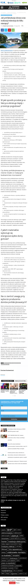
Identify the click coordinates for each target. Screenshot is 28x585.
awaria (3, 530)
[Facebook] (2, 30)
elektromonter (17, 533)
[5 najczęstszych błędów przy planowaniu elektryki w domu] (14, 386)
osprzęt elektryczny (22, 558)
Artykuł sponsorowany (8, 25)
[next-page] (15, 396)
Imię (2, 405)
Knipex (20, 544)
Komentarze (3, 374)
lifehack (4, 549)
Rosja (16, 568)
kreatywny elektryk (7, 546)
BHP (9, 529)
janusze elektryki (14, 544)
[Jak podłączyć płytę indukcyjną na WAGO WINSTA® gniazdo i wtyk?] (4, 430)
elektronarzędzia (5, 536)
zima (25, 573)
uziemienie (19, 570)
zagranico (14, 573)
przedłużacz (4, 568)
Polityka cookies (5, 515)
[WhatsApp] (13, 30)
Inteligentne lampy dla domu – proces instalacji (5, 391)
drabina (19, 529)
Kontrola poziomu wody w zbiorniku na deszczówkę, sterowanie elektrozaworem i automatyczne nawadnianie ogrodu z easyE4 (17, 455)
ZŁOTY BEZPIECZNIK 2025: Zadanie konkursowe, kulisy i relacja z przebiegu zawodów (16, 438)
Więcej (17, 583)
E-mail (2, 410)
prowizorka (18, 566)
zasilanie (21, 573)
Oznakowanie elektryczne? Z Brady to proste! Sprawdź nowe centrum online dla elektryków (17, 462)
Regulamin (3, 510)
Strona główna (3, 12)
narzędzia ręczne (4, 558)
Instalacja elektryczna (16, 541)
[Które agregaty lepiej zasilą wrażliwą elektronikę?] (23, 386)
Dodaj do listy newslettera (8, 416)
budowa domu (8, 363)
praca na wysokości (8, 563)
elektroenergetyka (7, 533)
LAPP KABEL (18, 546)
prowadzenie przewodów (7, 565)
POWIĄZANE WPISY (7, 381)
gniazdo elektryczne (15, 538)
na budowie (6, 555)
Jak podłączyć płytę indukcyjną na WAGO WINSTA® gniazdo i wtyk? (16, 430)
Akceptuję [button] (12, 583)
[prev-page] (13, 396)
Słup (15, 570)
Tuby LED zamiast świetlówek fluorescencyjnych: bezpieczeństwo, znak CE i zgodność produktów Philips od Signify (17, 446)
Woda (7, 573)
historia (23, 538)
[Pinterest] (9, 30)
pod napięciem (11, 560)
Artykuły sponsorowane (11, 12)
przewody (11, 568)
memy (3, 552)
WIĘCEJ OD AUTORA (20, 381)
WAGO (3, 573)
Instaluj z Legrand (5, 544)
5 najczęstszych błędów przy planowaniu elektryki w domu (13, 392)
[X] (5, 30)
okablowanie (14, 558)
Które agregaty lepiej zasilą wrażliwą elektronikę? (22, 392)
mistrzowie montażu (16, 552)
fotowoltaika (5, 539)
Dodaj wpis (3, 519)
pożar (18, 560)
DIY (15, 530)
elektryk (14, 535)
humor (4, 541)
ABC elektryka (4, 517)
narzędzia (16, 555)
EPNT (21, 536)
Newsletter (3, 512)
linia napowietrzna (15, 549)
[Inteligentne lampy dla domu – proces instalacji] (5, 386)
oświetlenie (3, 560)
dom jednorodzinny (16, 363)
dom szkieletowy (5, 364)
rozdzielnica (6, 570)
